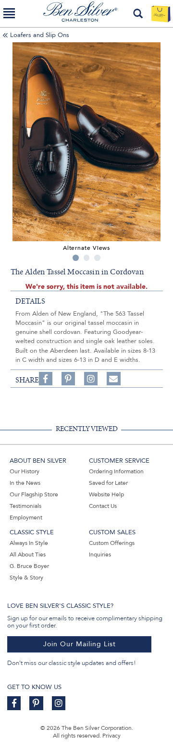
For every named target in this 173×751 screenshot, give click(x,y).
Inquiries (100, 554)
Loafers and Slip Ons (39, 35)
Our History (24, 471)
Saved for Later (108, 483)
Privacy (111, 735)
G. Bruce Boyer (29, 566)
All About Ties (28, 554)
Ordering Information (116, 471)
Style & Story (26, 577)
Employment (26, 517)
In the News (25, 483)
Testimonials (25, 506)
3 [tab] (97, 258)
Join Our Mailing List (79, 644)
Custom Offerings (112, 543)
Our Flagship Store (34, 494)
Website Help (106, 494)
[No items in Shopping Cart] (160, 13)
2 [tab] (87, 258)
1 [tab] (76, 258)
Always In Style (29, 543)
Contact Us (103, 506)
